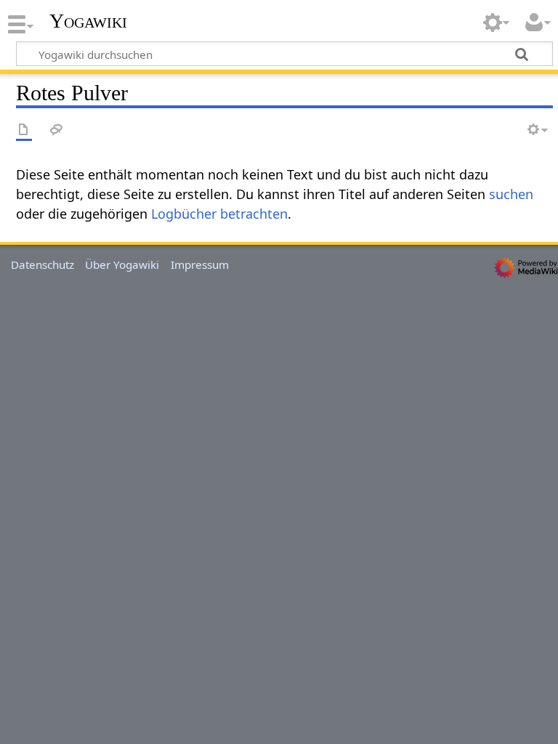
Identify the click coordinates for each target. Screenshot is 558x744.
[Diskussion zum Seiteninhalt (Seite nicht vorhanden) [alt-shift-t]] (57, 130)
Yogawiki (88, 21)
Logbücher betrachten (219, 213)
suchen (511, 194)
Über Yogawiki (122, 264)
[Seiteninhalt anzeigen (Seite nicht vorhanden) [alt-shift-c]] (24, 130)
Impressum (200, 264)
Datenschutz (42, 264)
